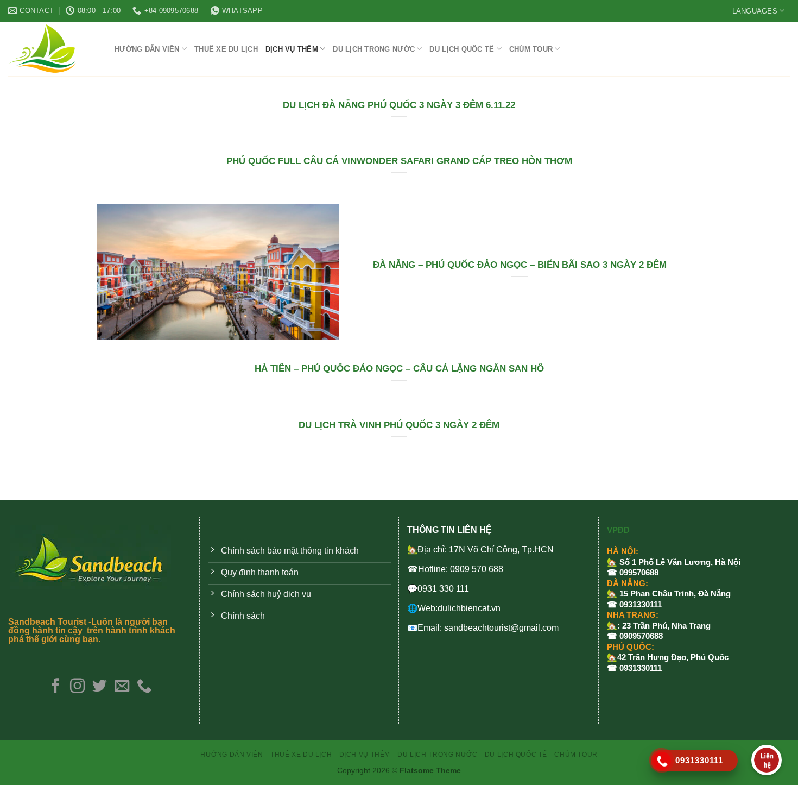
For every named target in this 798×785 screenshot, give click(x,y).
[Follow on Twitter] (99, 687)
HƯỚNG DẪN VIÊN (147, 49)
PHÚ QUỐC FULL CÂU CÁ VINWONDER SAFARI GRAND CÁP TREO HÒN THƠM (399, 161)
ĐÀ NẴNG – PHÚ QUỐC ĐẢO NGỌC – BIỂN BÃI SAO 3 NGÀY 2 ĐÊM (520, 265)
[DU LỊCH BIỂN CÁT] (53, 49)
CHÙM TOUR (531, 49)
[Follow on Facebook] (55, 687)
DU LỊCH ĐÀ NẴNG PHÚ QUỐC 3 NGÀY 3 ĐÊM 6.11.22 (399, 105)
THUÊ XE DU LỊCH (226, 49)
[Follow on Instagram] (77, 687)
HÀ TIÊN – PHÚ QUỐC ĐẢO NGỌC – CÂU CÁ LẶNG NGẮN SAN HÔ (399, 368)
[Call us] (144, 687)
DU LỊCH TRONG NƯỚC (374, 49)
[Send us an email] (122, 687)
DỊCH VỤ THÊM (291, 49)
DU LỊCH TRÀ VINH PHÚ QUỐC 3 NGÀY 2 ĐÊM (399, 425)
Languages (754, 11)
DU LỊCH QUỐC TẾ (461, 49)
